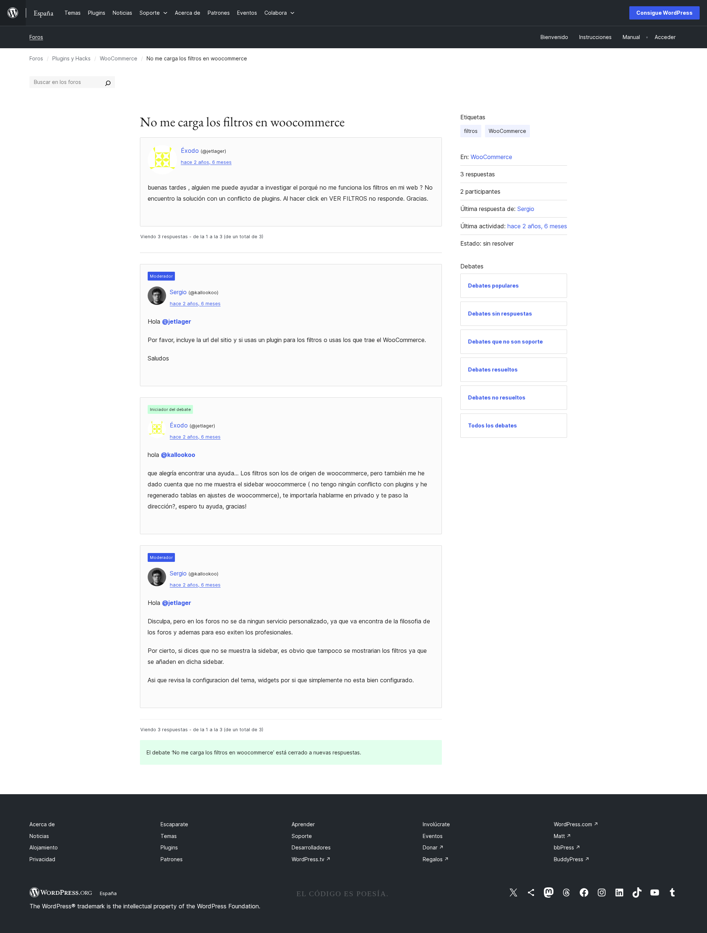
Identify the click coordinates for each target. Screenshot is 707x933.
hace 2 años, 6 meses (206, 162)
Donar (433, 847)
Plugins (169, 847)
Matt (562, 836)
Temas (169, 836)
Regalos (436, 859)
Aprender (303, 824)
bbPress (567, 847)
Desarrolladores (311, 847)
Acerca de (42, 824)
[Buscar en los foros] (108, 82)
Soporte (302, 836)
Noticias (39, 836)
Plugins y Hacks (71, 58)
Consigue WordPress (664, 13)
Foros (36, 37)
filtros (471, 131)
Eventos (433, 836)
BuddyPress (572, 859)
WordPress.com (576, 824)
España (108, 893)
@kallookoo (178, 454)
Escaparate (174, 824)
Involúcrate (436, 824)
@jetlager (176, 321)
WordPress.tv (311, 859)
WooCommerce (118, 58)
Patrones (172, 859)
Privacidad (42, 859)
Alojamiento (43, 847)
